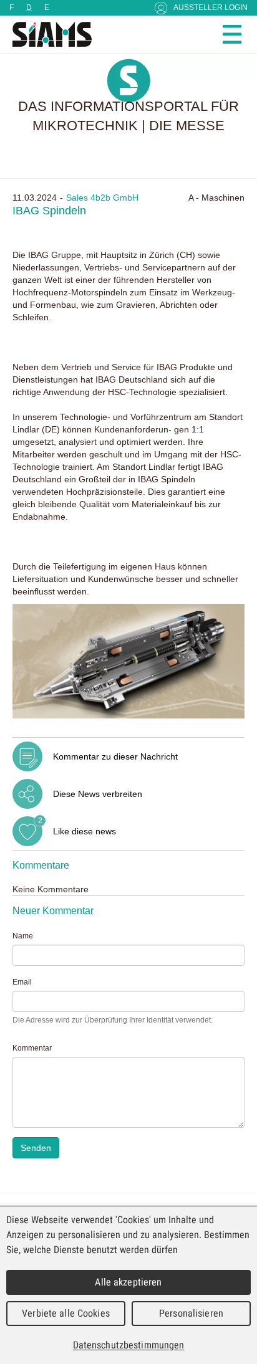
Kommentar (32, 1048)
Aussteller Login (210, 7)
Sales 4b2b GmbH (102, 198)
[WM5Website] (47, 34)
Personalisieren (191, 1313)
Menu (232, 34)
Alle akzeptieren (128, 1282)
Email (22, 982)
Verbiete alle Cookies (66, 1313)
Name (22, 936)
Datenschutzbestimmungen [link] (129, 1345)
